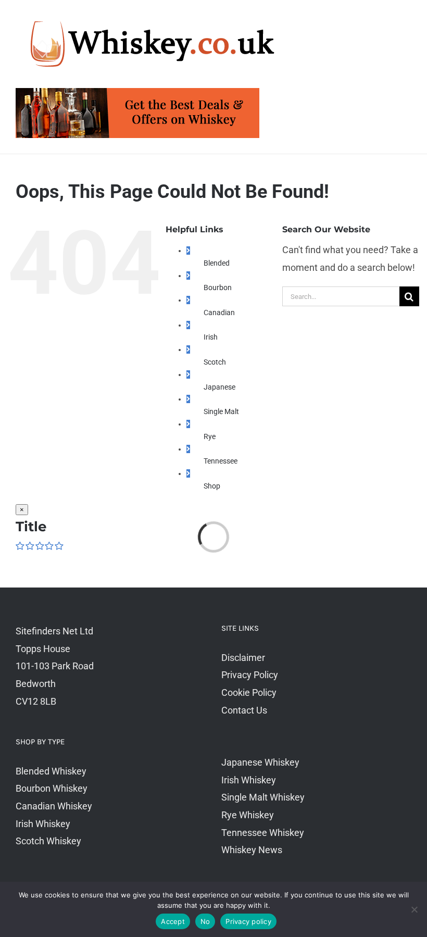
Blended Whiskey (51, 771)
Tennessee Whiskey (262, 832)
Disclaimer (243, 657)
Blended (217, 263)
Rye (210, 436)
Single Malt (221, 411)
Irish (211, 337)
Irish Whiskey (43, 823)
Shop (212, 486)
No (205, 921)
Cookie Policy (249, 692)
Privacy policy (248, 921)
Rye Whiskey (247, 814)
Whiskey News (251, 849)
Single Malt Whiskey (263, 797)
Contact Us (244, 710)
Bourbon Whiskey (51, 788)
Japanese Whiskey (260, 762)
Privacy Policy (249, 674)
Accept (173, 921)
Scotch (215, 362)
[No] (414, 909)
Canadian (219, 312)
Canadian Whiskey (54, 806)
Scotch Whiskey (48, 840)
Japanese (219, 387)
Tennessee (220, 461)
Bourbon (218, 287)
